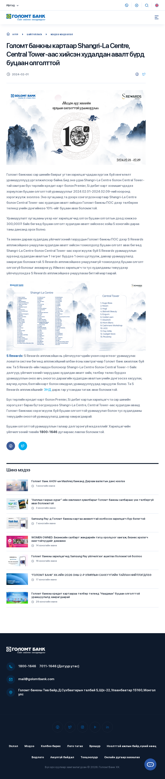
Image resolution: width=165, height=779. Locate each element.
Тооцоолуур (89, 757)
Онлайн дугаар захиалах (122, 757)
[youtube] (95, 727)
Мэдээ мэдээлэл (62, 34)
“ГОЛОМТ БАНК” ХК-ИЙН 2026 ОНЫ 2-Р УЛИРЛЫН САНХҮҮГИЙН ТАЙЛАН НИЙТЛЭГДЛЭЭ (91, 575)
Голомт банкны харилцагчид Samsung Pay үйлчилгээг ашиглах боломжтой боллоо (86, 556)
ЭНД (47, 390)
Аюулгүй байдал (62, 757)
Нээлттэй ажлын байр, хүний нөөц (131, 746)
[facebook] (137, 74)
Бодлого (38, 757)
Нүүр (15, 34)
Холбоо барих (51, 746)
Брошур (94, 746)
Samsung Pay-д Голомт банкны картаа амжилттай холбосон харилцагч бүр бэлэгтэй (88, 518)
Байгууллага (34, 34)
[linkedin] (107, 727)
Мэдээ (29, 746)
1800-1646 (27, 666)
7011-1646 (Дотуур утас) (59, 666)
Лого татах (75, 746)
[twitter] (144, 74)
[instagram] (82, 727)
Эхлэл (13, 746)
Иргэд (10, 5)
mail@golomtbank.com (36, 679)
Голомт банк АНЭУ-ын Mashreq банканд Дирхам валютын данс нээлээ (78, 481)
